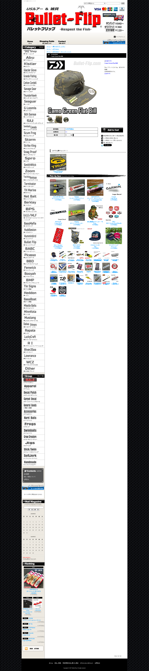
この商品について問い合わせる (112, 140)
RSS (31, 648)
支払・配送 (58, 663)
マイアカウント (120, 37)
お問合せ (62, 41)
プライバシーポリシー (86, 663)
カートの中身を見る (33, 487)
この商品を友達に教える (110, 138)
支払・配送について (47, 41)
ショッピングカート (114, 41)
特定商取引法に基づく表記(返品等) (113, 135)
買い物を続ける (108, 142)
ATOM (36, 648)
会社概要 (26, 474)
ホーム (30, 41)
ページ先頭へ (117, 656)
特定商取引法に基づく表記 (70, 663)
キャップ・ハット (65, 51)
